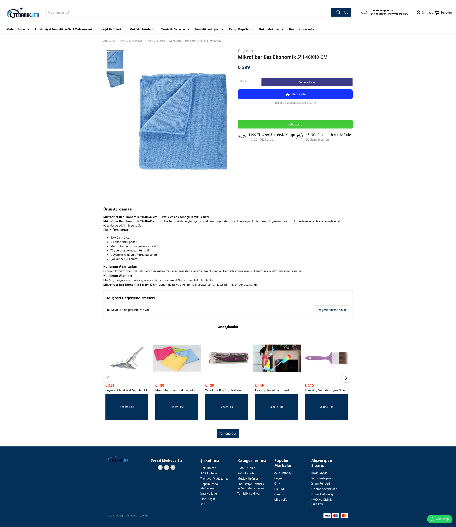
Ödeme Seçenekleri (324, 489)
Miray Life (280, 500)
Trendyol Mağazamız (214, 478)
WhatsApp (442, 519)
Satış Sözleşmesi (322, 478)
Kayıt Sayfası (319, 473)
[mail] (172, 467)
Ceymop (245, 50)
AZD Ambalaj (208, 473)
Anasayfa (109, 41)
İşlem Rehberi (320, 483)
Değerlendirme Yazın (332, 310)
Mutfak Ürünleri (248, 478)
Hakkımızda (208, 468)
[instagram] (160, 467)
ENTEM (279, 489)
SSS (202, 504)
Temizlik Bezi (156, 41)
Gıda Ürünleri (246, 468)
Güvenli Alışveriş (322, 494)
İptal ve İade (208, 493)
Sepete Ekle (307, 82)
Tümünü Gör (228, 434)
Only (277, 483)
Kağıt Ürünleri (246, 473)
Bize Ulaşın (207, 499)
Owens (279, 494)
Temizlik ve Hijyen (132, 41)
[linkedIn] (166, 467)
